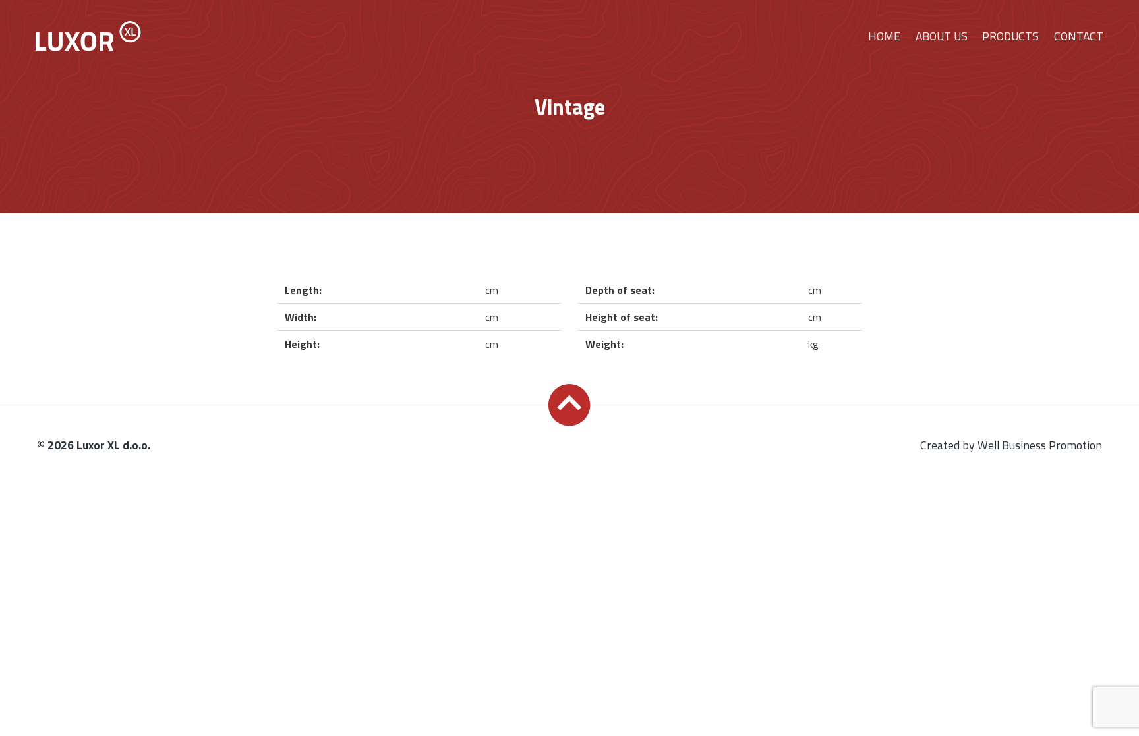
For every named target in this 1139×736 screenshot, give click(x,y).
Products (1010, 36)
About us (942, 36)
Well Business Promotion (1040, 445)
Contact (1078, 36)
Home (884, 36)
